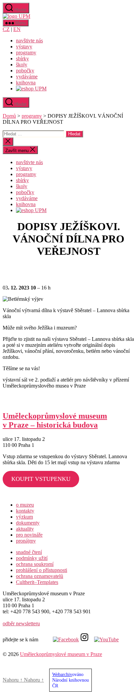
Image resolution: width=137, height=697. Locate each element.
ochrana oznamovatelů (39, 576)
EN (17, 29)
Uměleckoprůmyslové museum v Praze (61, 654)
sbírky (22, 58)
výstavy (24, 46)
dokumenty (28, 523)
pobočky (25, 70)
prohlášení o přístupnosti (41, 570)
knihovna (26, 82)
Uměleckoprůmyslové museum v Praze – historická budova (55, 420)
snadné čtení (29, 552)
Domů (9, 116)
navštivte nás (29, 40)
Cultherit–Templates (37, 582)
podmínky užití (32, 558)
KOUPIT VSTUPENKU (40, 479)
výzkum (24, 517)
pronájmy (26, 541)
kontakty (25, 511)
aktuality (25, 529)
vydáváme (27, 76)
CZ (6, 29)
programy (26, 52)
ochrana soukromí (35, 564)
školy (21, 64)
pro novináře (29, 535)
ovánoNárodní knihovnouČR (70, 680)
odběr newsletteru (21, 623)
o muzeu (25, 505)
